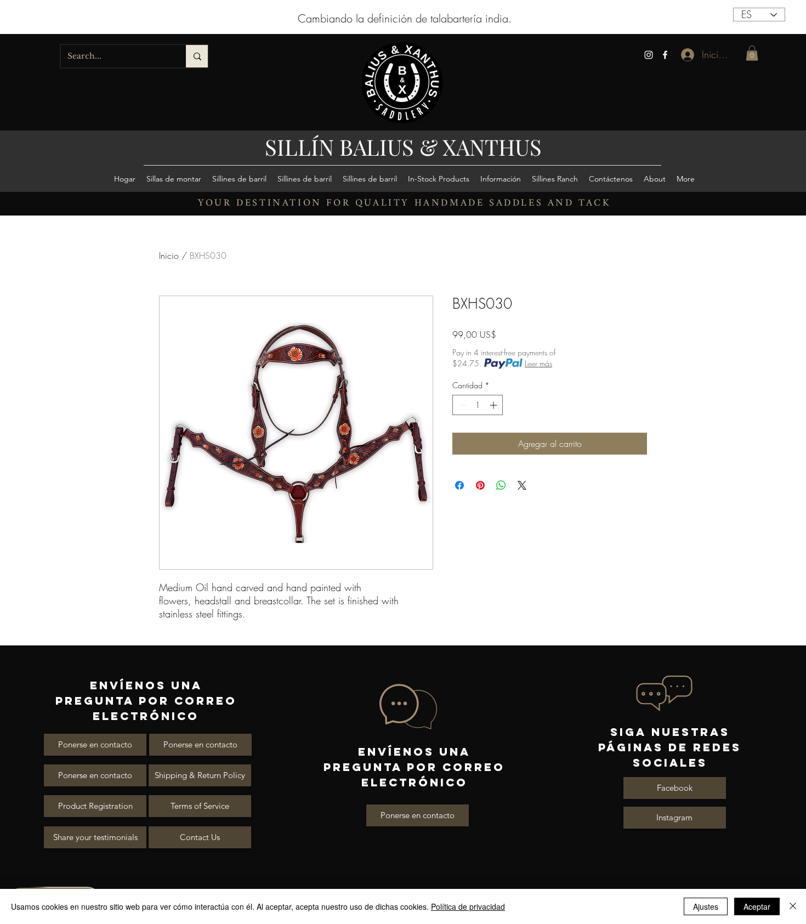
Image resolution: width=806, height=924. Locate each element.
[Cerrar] (792, 906)
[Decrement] (461, 405)
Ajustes (705, 906)
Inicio (169, 256)
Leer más (538, 363)
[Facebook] (665, 54)
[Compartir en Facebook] (459, 485)
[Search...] (197, 56)
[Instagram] (648, 54)
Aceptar (756, 906)
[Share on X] (522, 485)
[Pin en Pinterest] (480, 485)
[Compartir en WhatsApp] (501, 485)
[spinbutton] (477, 405)
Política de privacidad (468, 906)
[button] (752, 53)
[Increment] (494, 405)
